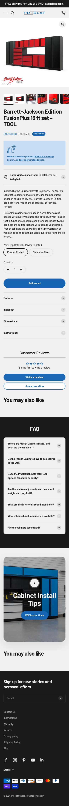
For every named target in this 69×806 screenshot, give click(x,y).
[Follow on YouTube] (33, 760)
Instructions (10, 717)
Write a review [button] (34, 377)
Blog (6, 748)
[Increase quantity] (21, 269)
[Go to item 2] (20, 99)
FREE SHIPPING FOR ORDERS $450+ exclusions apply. (34, 3)
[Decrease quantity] (8, 269)
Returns (8, 730)
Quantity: (9, 262)
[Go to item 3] (31, 99)
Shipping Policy (12, 742)
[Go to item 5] (54, 99)
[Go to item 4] (42, 99)
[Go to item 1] (8, 99)
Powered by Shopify (35, 795)
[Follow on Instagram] (15, 760)
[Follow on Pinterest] (24, 760)
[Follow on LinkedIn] (42, 760)
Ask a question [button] (34, 386)
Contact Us (10, 711)
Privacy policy (11, 736)
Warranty (8, 724)
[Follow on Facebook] (6, 760)
